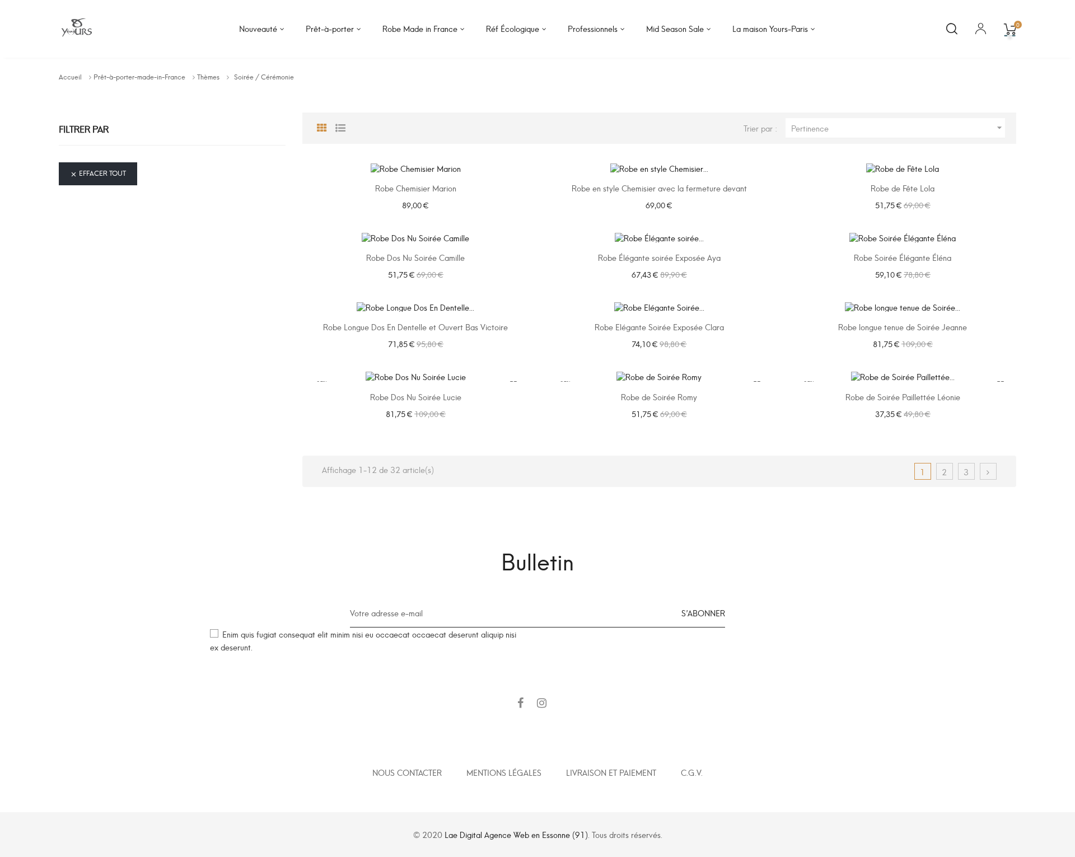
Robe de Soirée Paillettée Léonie (902, 396)
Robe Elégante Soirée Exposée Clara (659, 326)
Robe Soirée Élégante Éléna (902, 257)
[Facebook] (520, 703)
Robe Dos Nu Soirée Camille (415, 257)
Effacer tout (98, 173)
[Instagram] (541, 703)
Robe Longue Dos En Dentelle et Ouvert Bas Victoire (415, 326)
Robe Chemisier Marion (415, 187)
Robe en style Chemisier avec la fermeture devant (659, 187)
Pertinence (898, 127)
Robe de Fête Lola (902, 187)
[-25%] (902, 165)
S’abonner (703, 612)
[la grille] (322, 126)
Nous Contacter (407, 772)
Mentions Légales (503, 772)
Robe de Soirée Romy (659, 396)
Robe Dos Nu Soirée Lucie (415, 396)
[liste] (340, 126)
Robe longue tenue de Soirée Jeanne (902, 326)
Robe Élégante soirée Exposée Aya (659, 257)
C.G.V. (692, 772)
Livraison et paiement (611, 772)
